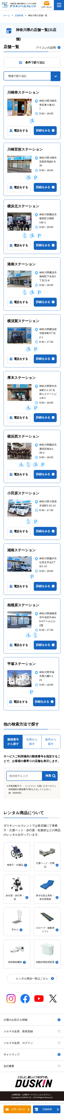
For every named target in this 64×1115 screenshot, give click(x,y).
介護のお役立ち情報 (16, 1019)
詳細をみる (43, 130)
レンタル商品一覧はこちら (32, 978)
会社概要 (9, 1065)
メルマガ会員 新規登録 (18, 1031)
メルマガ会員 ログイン (18, 1042)
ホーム (7, 15)
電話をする (21, 130)
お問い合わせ (18, 1109)
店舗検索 (19, 15)
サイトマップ (12, 1054)
